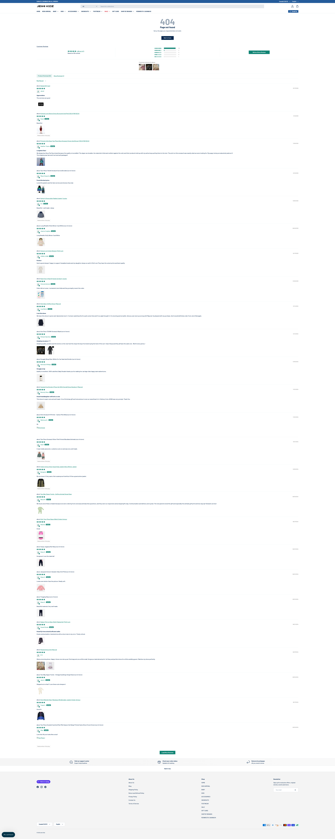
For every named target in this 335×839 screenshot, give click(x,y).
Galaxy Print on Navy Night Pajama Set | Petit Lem (55, 622)
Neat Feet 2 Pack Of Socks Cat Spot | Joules (53, 278)
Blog (130, 786)
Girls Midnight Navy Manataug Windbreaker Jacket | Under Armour (60, 700)
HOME (38, 11)
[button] (297, 6)
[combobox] (172, 6)
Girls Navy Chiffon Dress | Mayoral (50, 304)
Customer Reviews (42, 46)
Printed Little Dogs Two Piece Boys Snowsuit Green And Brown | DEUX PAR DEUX (64, 141)
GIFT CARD (115, 11)
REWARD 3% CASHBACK (143, 11)
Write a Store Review (259, 52)
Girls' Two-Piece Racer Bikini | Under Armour (53, 519)
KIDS (62, 11)
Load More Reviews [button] (167, 752)
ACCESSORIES (72, 11)
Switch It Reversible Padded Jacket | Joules (53, 198)
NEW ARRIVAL (46, 11)
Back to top (167, 768)
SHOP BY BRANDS (126, 11)
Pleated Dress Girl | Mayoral (48, 649)
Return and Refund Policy (136, 793)
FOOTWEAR (96, 11)
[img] (76, 51)
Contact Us (132, 800)
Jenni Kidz (42, 832)
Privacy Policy (133, 796)
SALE (106, 11)
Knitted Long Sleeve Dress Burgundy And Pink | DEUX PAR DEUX (59, 113)
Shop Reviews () (59, 76)
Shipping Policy (133, 789)
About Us (131, 782)
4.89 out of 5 (80, 51)
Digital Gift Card (45, 86)
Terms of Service (134, 803)
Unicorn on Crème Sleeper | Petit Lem (51, 251)
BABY (54, 11)
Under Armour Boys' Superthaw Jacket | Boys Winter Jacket (58, 466)
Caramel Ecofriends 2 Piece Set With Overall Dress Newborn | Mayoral (61, 387)
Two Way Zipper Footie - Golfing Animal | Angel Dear (56, 494)
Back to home (167, 38)
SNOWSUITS (85, 11)
